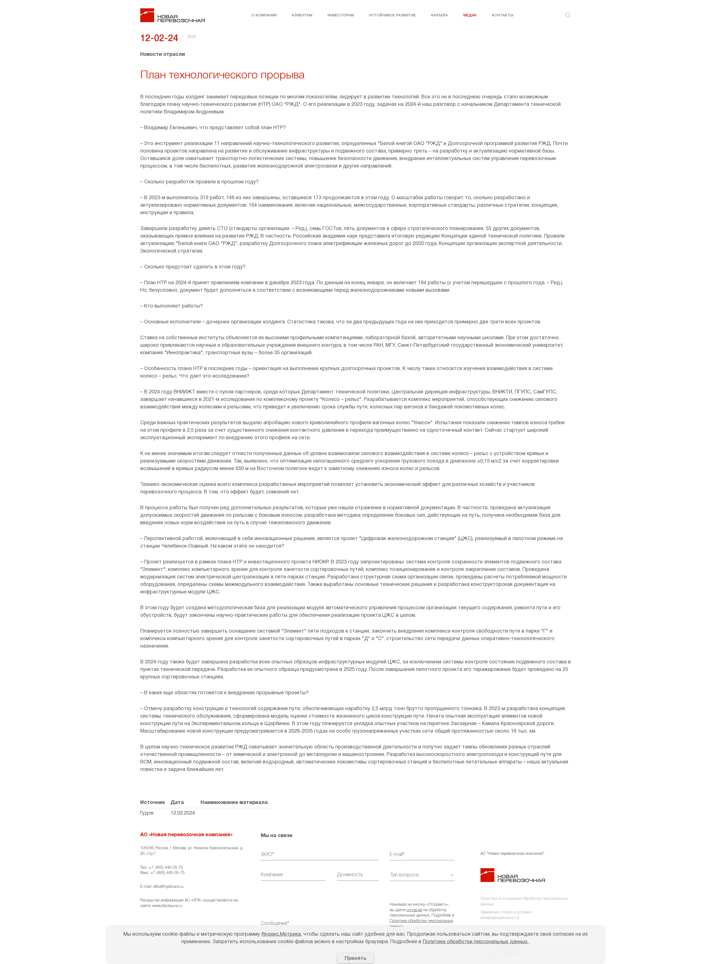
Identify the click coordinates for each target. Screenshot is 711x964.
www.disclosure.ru (167, 906)
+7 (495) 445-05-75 (166, 868)
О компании (264, 15)
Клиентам (302, 15)
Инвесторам (340, 15)
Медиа (470, 15)
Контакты (502, 15)
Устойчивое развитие (392, 15)
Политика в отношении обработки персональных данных (524, 901)
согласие (414, 910)
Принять (355, 958)
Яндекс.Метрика (281, 934)
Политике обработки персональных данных (476, 942)
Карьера (439, 15)
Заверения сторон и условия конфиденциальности (505, 915)
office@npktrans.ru (168, 887)
